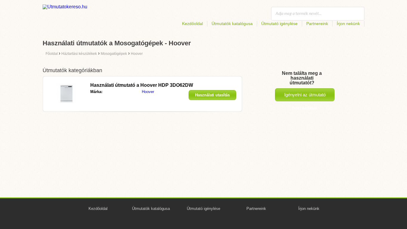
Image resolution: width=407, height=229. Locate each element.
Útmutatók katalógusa (232, 23)
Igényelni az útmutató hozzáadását (305, 96)
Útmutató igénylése (279, 23)
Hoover (148, 91)
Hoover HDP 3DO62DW (141, 85)
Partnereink (317, 23)
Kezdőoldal (192, 23)
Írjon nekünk (348, 23)
